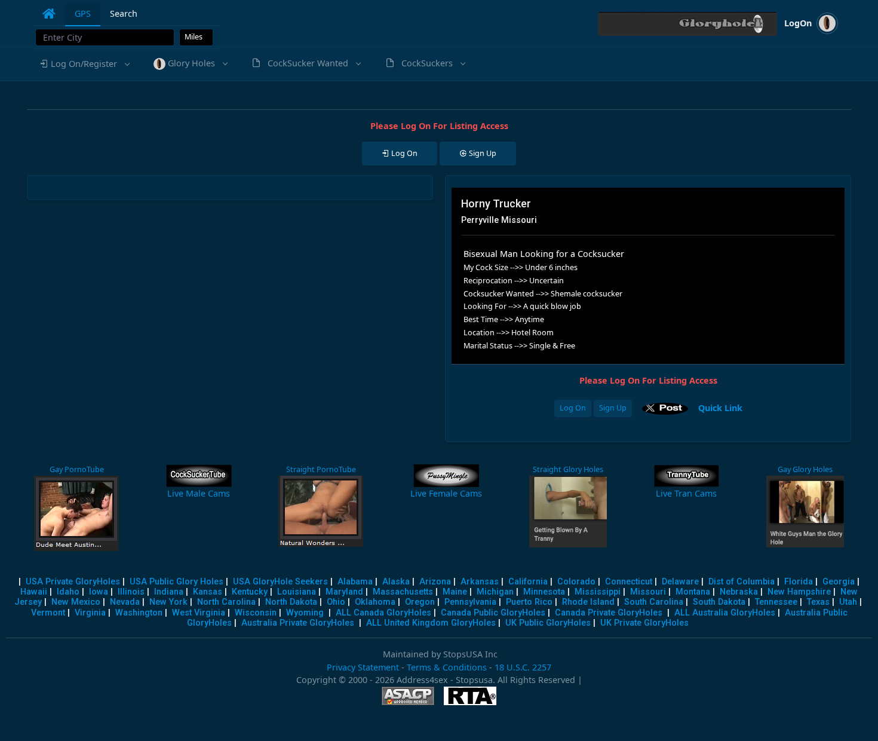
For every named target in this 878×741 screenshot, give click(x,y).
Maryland (344, 592)
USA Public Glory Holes (176, 582)
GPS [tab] (83, 13)
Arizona (435, 582)
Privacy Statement (363, 667)
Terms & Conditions (447, 667)
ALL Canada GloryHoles (383, 613)
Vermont (48, 613)
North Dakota (291, 602)
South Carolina (653, 602)
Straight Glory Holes (568, 469)
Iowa (98, 592)
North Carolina (226, 602)
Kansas (207, 592)
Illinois (131, 592)
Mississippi (598, 592)
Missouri (648, 592)
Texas (818, 602)
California (528, 582)
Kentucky (250, 592)
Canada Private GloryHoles (608, 613)
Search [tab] (123, 13)
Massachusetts (403, 592)
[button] (84, 64)
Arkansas (480, 582)
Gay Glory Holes (805, 469)
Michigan (495, 592)
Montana (693, 592)
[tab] (49, 13)
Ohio (336, 602)
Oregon (420, 602)
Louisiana (296, 592)
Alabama (355, 582)
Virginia (90, 613)
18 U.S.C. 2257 (523, 667)
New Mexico (75, 602)
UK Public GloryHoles (548, 623)
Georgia (838, 582)
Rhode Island (588, 602)
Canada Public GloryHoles (493, 613)
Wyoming (305, 613)
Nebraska (739, 592)
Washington (138, 613)
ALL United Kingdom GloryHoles (431, 623)
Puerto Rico (529, 602)
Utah (848, 602)
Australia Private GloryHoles (297, 623)
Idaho (68, 592)
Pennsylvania (470, 602)
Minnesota (544, 592)
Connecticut (628, 582)
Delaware (680, 582)
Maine (455, 592)
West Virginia (198, 613)
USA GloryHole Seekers (280, 582)
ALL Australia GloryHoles (724, 613)
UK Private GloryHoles (644, 623)
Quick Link (720, 407)
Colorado (576, 582)
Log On (573, 408)
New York (168, 602)
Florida (798, 582)
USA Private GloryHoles (73, 582)
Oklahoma (375, 602)
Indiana (168, 592)
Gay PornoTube (77, 469)
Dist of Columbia (741, 582)
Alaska (396, 582)
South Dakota (719, 602)
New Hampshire (799, 592)
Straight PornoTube (321, 469)
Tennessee (776, 602)
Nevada (125, 602)
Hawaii (33, 592)
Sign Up (613, 408)
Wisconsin (256, 613)
